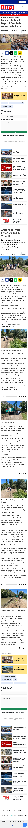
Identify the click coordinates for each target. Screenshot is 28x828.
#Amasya (4, 103)
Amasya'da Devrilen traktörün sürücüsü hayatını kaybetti (18, 213)
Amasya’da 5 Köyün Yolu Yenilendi (19, 205)
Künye (3, 810)
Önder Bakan (20, 815)
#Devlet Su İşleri (6, 679)
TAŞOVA (15, 805)
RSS (4, 821)
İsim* (2, 113)
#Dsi (15, 679)
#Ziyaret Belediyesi (7, 683)
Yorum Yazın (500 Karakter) (8, 119)
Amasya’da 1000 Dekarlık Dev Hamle (19, 151)
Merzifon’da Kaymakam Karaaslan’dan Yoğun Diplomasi (19, 183)
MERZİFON (9, 805)
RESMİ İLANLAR (5, 12)
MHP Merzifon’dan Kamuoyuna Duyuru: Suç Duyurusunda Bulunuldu (19, 168)
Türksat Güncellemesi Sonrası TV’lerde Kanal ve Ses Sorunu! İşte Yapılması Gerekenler (19, 191)
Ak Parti (13, 815)
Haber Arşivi (19, 810)
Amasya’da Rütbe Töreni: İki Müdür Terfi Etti (19, 197)
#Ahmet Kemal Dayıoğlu (8, 676)
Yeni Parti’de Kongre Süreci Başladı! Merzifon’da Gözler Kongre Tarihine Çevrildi (19, 221)
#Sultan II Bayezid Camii (16, 103)
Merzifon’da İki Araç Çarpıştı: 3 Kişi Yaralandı (19, 174)
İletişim (8, 810)
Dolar (17, 6)
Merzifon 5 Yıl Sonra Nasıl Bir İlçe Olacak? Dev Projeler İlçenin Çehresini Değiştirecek (19, 160)
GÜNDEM (19, 12)
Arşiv (14, 810)
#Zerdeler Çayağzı (19, 683)
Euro (24, 6)
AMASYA (13, 12)
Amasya (24, 30)
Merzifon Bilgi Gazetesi (7, 17)
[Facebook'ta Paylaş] (7, 53)
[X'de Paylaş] (11, 53)
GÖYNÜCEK (21, 805)
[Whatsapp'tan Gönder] (15, 53)
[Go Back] (25, 825)
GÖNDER (14, 132)
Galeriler (16, 227)
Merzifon (8, 815)
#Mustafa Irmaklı (6, 106)
